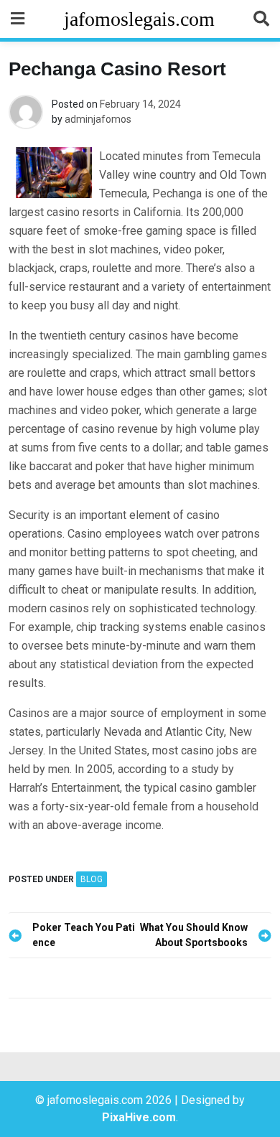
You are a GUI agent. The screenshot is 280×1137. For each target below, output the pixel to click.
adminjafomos (98, 119)
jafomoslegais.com (139, 19)
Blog (91, 879)
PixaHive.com (139, 1117)
